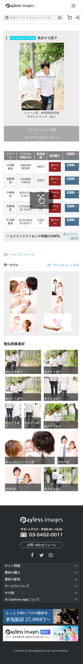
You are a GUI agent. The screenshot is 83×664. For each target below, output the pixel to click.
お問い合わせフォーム (41, 545)
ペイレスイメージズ (21, 254)
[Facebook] (32, 555)
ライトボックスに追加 (41, 129)
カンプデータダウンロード (41, 137)
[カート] (69, 17)
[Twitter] (41, 555)
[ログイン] (77, 17)
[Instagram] (50, 555)
